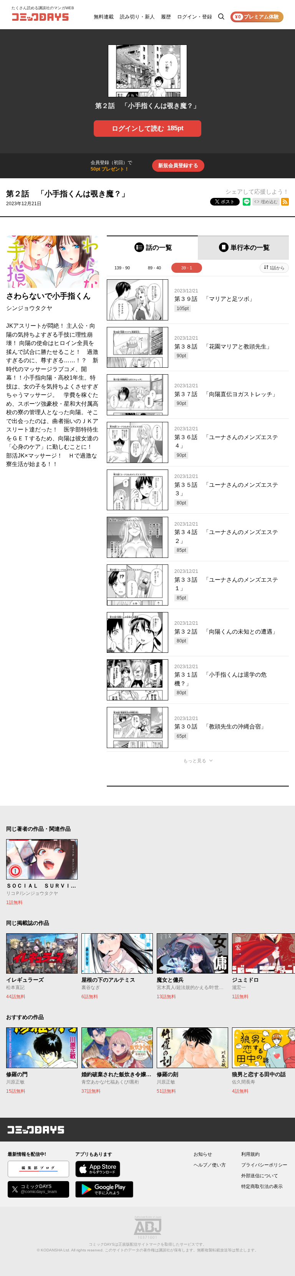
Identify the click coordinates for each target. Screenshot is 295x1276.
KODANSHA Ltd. (55, 1250)
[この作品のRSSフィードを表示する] (285, 202)
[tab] (152, 248)
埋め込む (269, 201)
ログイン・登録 (194, 17)
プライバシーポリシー (264, 1165)
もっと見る (194, 760)
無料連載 (104, 17)
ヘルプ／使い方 (210, 1165)
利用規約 (250, 1154)
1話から (277, 267)
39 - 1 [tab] (186, 267)
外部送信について (259, 1175)
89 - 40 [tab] (154, 267)
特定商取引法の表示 (262, 1186)
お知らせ (203, 1154)
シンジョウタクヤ (29, 308)
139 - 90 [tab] (122, 267)
